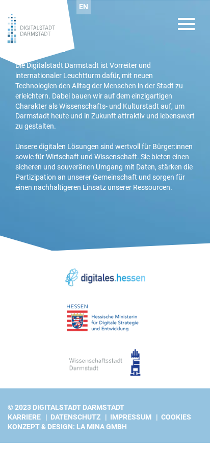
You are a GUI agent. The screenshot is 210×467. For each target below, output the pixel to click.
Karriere (24, 417)
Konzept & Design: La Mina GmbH (67, 427)
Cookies (176, 417)
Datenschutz (75, 417)
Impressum (130, 417)
